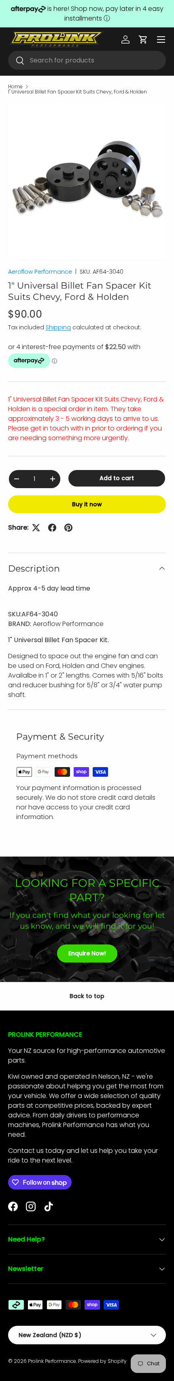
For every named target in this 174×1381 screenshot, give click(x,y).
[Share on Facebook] (52, 528)
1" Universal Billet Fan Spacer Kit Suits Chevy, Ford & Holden (77, 91)
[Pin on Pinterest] (68, 528)
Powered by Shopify (102, 1361)
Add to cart (117, 478)
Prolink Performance (52, 1361)
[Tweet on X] (36, 528)
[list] (87, 181)
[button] (143, 39)
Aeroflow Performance (40, 272)
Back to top (87, 996)
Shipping (58, 327)
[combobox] (87, 60)
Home (15, 86)
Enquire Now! (87, 953)
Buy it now (87, 504)
